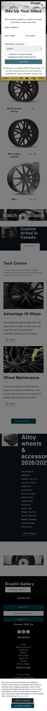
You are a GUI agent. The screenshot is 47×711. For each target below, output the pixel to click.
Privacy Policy (35, 68)
